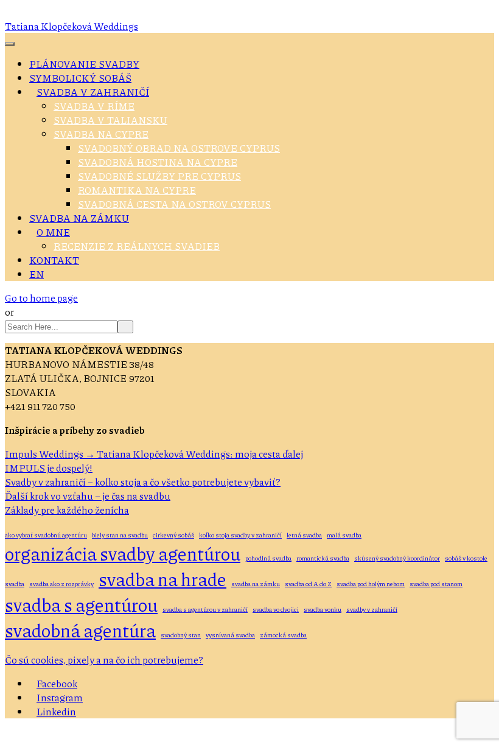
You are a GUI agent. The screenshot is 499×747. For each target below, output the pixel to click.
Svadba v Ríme (94, 106)
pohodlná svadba (268, 557)
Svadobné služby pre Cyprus (159, 176)
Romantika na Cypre (137, 190)
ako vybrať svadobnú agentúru (46, 534)
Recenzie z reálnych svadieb (137, 246)
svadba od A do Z (308, 583)
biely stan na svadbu (120, 534)
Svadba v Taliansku (110, 120)
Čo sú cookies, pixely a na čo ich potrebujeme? (104, 660)
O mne (53, 232)
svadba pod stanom (436, 583)
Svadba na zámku (79, 218)
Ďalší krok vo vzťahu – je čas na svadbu (87, 496)
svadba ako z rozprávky (61, 583)
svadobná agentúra (80, 630)
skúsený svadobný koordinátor (397, 557)
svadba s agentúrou (81, 604)
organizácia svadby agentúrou (122, 553)
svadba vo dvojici (276, 609)
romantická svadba (322, 557)
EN (36, 274)
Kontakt (54, 260)
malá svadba (344, 534)
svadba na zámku (255, 583)
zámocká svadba (283, 634)
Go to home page (41, 298)
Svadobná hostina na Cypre (157, 162)
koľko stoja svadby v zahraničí (240, 534)
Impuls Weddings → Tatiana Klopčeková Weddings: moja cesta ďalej (154, 454)
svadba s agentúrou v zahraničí (205, 609)
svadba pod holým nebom (371, 583)
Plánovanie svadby (84, 64)
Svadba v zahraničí (93, 92)
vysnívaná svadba (230, 634)
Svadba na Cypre (101, 134)
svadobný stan (181, 634)
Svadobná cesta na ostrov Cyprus (174, 204)
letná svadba (304, 534)
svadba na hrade (162, 579)
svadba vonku (322, 609)
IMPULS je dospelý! (48, 468)
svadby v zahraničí (371, 609)
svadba (14, 583)
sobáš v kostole (466, 557)
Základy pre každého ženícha (67, 510)
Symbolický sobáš (80, 78)
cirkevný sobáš (173, 534)
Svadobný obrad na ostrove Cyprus (179, 148)
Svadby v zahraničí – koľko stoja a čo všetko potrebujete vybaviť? (143, 482)
